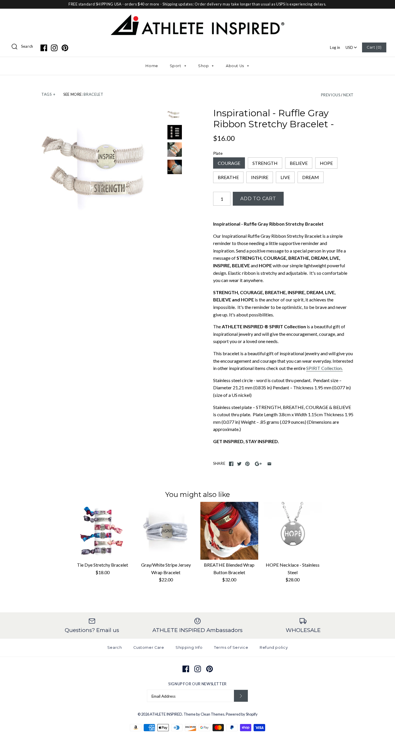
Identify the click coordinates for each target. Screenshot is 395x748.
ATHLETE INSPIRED (166, 714)
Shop (206, 66)
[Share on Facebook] (231, 464)
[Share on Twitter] (239, 464)
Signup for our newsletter (197, 683)
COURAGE (229, 163)
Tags (48, 94)
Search (27, 46)
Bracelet (93, 94)
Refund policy (274, 647)
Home (151, 66)
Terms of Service (231, 647)
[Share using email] (269, 464)
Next (348, 95)
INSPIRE (259, 177)
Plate (218, 153)
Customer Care (148, 647)
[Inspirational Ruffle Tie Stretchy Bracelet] (174, 149)
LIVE (285, 177)
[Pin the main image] (247, 464)
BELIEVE (299, 163)
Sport (178, 66)
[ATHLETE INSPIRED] (197, 18)
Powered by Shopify (242, 714)
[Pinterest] (65, 48)
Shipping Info (189, 647)
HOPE (326, 163)
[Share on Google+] (258, 464)
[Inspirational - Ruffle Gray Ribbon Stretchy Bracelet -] (103, 169)
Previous (330, 95)
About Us (237, 66)
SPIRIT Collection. (324, 368)
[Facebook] (43, 48)
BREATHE (228, 177)
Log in (335, 47)
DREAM (310, 177)
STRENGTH (265, 163)
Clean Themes (212, 714)
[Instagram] (54, 48)
